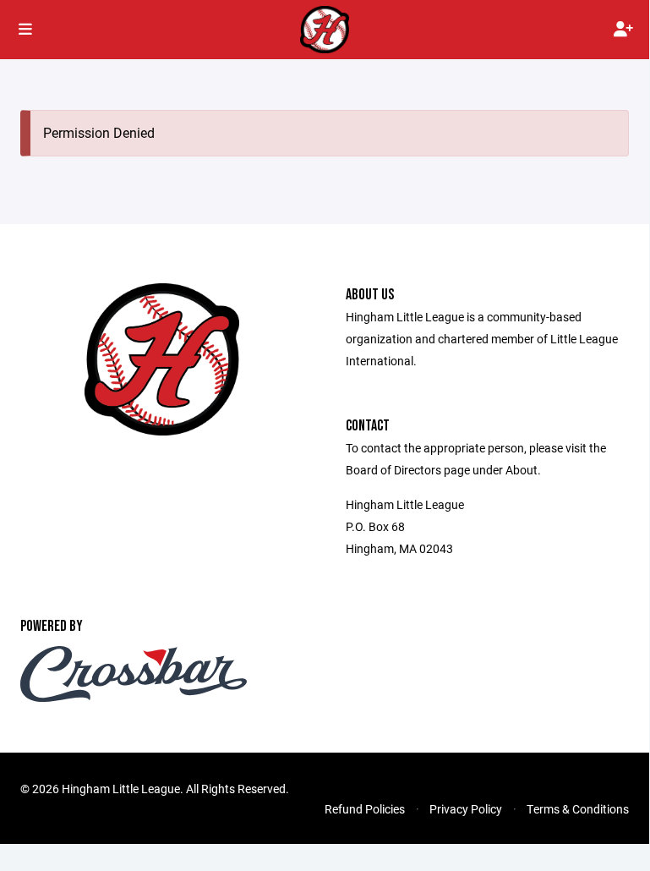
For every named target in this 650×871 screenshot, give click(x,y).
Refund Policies (365, 809)
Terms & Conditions (578, 809)
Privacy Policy (465, 809)
